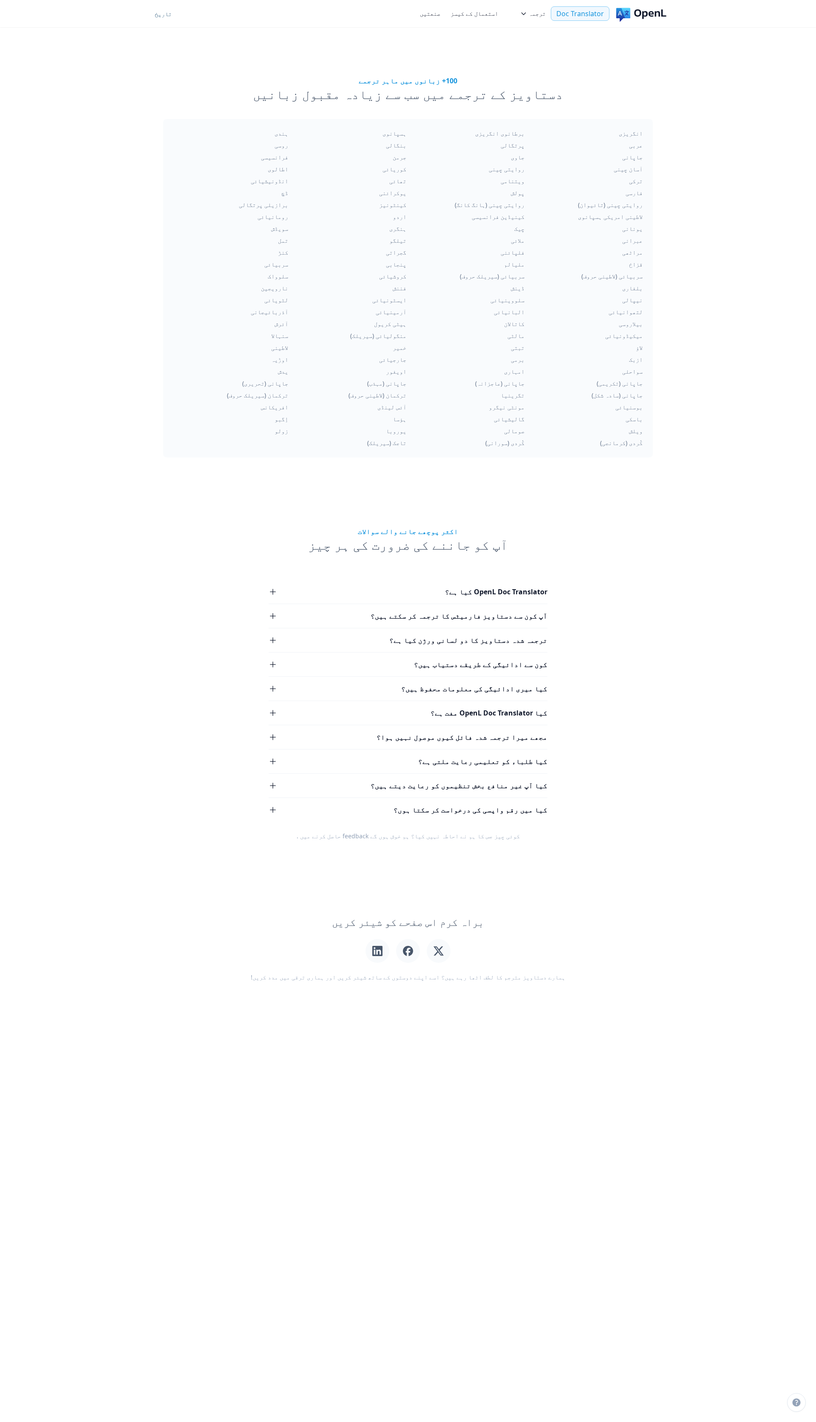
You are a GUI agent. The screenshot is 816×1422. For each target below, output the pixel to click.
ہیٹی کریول (390, 324)
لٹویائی (276, 300)
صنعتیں (430, 13)
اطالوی (278, 169)
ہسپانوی (394, 133)
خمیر (399, 347)
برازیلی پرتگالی (263, 205)
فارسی (634, 193)
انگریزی (631, 133)
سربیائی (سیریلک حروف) (492, 276)
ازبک (636, 359)
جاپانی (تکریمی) (620, 383)
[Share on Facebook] (408, 951)
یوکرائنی (392, 193)
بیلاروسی (631, 324)
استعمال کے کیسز (474, 13)
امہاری (514, 371)
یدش (283, 371)
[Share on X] (438, 951)
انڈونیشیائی (269, 181)
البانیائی (509, 312)
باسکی (634, 419)
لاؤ (639, 347)
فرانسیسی (274, 157)
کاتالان (514, 324)
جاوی (517, 157)
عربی (636, 145)
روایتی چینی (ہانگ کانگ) (489, 205)
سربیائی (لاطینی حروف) (612, 276)
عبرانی (632, 240)
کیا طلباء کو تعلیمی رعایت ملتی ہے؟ (482, 761)
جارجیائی (392, 359)
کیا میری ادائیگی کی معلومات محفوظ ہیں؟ (474, 688)
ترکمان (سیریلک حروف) (257, 395)
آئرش (281, 324)
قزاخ (636, 264)
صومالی (514, 431)
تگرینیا (512, 395)
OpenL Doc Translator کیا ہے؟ (496, 591)
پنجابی (396, 264)
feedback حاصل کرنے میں (334, 836)
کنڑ (283, 252)
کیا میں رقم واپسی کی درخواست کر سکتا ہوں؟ (470, 810)
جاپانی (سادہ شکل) (617, 395)
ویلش (636, 431)
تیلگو (397, 240)
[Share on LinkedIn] (377, 951)
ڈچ (284, 193)
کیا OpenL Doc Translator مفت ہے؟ (489, 713)
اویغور (396, 371)
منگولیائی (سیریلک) (378, 336)
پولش (517, 193)
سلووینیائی (507, 300)
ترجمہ (537, 13)
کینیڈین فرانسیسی (498, 217)
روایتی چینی (506, 169)
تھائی (397, 181)
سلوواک (278, 276)
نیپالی (632, 300)
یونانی (632, 228)
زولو (281, 431)
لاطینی (279, 347)
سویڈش (279, 228)
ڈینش (517, 288)
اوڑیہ (279, 359)
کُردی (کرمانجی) (621, 443)
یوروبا (396, 431)
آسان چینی (628, 169)
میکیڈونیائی (624, 336)
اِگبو (281, 419)
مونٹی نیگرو (506, 407)
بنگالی (396, 145)
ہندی (281, 133)
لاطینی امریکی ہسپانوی (610, 217)
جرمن (399, 157)
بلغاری (632, 288)
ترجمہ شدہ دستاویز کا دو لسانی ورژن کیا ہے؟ (468, 640)
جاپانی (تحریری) (265, 383)
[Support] (796, 1402)
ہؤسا (399, 419)
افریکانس (274, 407)
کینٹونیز (392, 205)
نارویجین (274, 288)
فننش (399, 288)
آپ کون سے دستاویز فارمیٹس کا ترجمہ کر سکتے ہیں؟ (459, 616)
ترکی (636, 181)
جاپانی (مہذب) (386, 383)
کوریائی (394, 169)
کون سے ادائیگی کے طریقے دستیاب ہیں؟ (480, 664)
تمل (283, 240)
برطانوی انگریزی (499, 133)
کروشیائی (392, 276)
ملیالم (514, 264)
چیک (519, 228)
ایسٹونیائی (389, 300)
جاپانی (632, 157)
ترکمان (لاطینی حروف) (377, 395)
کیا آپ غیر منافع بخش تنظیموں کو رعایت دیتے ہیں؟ (459, 785)
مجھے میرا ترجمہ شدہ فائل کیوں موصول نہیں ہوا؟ (462, 737)
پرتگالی (512, 145)
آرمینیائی (391, 312)
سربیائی (276, 264)
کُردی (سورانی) (504, 443)
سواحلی (632, 371)
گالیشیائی (509, 419)
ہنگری (397, 228)
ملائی (517, 240)
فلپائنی (512, 252)
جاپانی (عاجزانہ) (499, 383)
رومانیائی (273, 217)
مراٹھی (632, 252)
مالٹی (515, 336)
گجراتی (396, 252)
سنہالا (279, 336)
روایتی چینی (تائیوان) (610, 205)
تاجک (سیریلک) (386, 443)
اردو (399, 217)
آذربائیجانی (269, 312)
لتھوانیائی (626, 312)
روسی (281, 145)
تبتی (517, 347)
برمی (517, 359)
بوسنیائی (629, 407)
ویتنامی (512, 181)
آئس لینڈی (391, 407)
